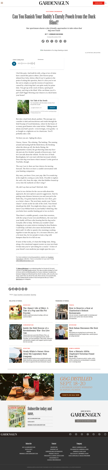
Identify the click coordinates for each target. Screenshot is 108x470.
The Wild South (26, 270)
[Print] (65, 41)
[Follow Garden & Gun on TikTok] (99, 434)
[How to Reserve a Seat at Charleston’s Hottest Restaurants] (61, 319)
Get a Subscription (34, 418)
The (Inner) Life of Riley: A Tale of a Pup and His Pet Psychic (35, 310)
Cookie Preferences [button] (54, 459)
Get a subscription (28, 447)
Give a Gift (31, 421)
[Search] (105, 3)
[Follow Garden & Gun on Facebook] (70, 434)
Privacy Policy (53, 111)
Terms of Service (35, 112)
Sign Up (52, 107)
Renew (29, 451)
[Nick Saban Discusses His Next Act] (61, 339)
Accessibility (54, 457)
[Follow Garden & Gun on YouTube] (105, 434)
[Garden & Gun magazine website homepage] (54, 3)
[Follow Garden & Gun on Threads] (82, 434)
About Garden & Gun (79, 447)
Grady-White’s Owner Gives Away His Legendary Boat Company (36, 354)
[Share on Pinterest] (56, 41)
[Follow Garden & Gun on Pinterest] (93, 434)
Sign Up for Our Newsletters (85, 421)
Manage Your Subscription (36, 424)
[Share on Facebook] (47, 41)
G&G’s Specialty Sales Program (79, 455)
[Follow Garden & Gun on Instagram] (76, 434)
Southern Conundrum (23, 294)
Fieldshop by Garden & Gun (79, 449)
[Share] (43, 41)
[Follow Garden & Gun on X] (88, 434)
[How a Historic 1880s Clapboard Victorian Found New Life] (61, 362)
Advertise (54, 447)
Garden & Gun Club (79, 451)
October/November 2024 (54, 37)
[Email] (61, 41)
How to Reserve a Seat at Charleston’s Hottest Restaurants (81, 310)
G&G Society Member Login (79, 453)
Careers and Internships (54, 451)
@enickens (19, 279)
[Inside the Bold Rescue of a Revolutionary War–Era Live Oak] (15, 339)
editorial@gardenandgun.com (25, 261)
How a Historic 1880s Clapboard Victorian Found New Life (81, 354)
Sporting (33, 294)
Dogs (15, 294)
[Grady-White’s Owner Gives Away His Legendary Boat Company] (15, 362)
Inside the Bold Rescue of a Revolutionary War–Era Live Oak (36, 330)
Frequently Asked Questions (54, 455)
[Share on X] (52, 41)
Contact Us (54, 449)
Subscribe (98, 3)
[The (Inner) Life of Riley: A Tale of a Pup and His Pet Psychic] (15, 319)
